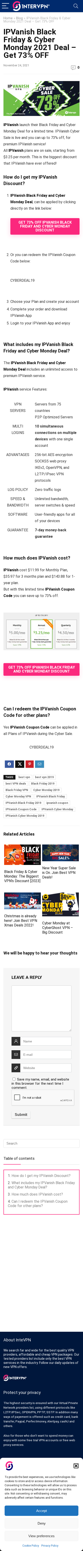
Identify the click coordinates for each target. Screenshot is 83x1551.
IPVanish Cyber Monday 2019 (25, 815)
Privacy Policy (49, 1545)
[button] (76, 1466)
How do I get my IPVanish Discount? (41, 1176)
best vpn (24, 777)
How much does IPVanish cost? (37, 1194)
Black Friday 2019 (42, 783)
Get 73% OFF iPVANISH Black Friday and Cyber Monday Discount (45, 226)
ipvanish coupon (57, 803)
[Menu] (5, 6)
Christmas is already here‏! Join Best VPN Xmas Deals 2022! (20, 920)
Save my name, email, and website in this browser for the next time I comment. (40, 1083)
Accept (41, 1511)
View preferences (41, 1536)
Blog (19, 18)
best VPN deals (16, 783)
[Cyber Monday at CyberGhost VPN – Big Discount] (60, 895)
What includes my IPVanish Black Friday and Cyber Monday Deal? (41, 1185)
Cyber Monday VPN (18, 796)
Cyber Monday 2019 (46, 790)
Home (8, 18)
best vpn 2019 (44, 777)
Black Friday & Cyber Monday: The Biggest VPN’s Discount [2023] (22, 876)
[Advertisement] (41, 1273)
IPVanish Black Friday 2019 (23, 803)
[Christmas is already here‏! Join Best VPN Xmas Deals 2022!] (22, 895)
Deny (42, 1523)
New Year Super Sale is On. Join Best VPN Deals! (59, 872)
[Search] (75, 6)
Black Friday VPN (17, 790)
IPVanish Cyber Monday (57, 809)
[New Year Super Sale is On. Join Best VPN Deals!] (60, 847)
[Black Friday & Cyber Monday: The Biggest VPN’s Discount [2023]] (22, 847)
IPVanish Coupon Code (21, 809)
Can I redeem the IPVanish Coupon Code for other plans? (38, 1203)
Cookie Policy (30, 1545)
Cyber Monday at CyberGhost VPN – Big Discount (57, 928)
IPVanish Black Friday (50, 796)
